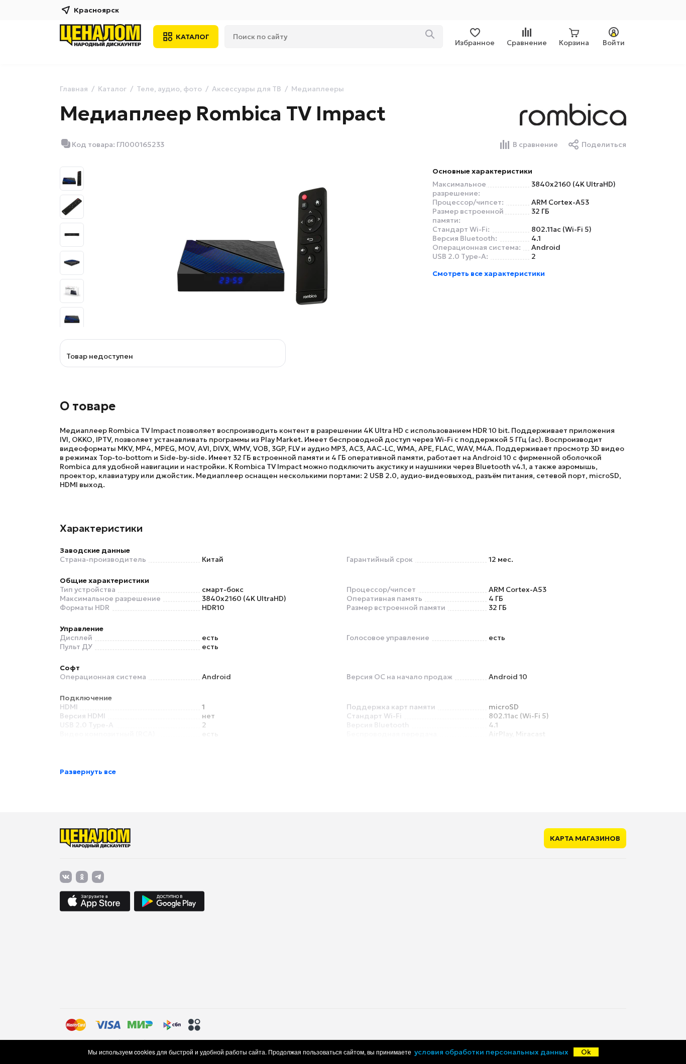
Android (545, 247)
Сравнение (527, 42)
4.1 (536, 238)
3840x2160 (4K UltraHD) (573, 184)
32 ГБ (540, 211)
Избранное (475, 42)
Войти (614, 42)
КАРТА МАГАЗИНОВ (585, 838)
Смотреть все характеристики (488, 273)
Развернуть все (88, 771)
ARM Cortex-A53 (560, 202)
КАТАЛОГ (192, 36)
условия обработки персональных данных (491, 1051)
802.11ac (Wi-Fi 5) (561, 229)
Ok (586, 1051)
